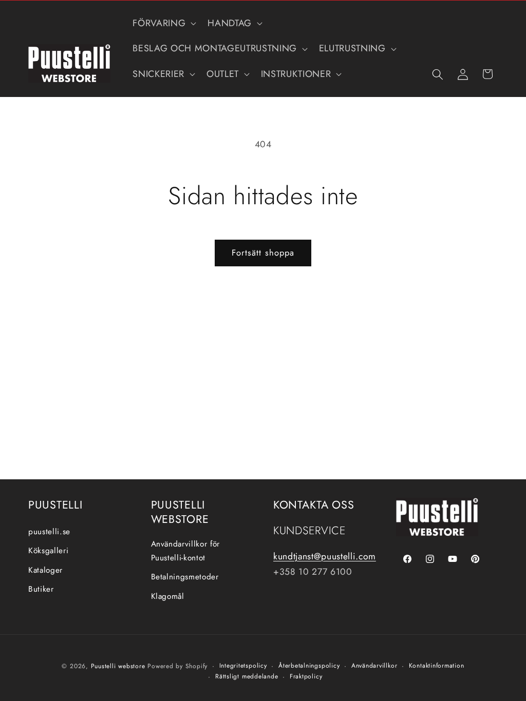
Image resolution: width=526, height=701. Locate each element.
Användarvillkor (374, 665)
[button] (163, 23)
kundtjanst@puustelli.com (324, 556)
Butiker (41, 589)
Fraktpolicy (306, 676)
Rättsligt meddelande (246, 676)
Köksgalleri (48, 550)
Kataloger (45, 570)
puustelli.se (49, 531)
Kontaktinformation (436, 665)
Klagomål (167, 596)
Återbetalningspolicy (309, 665)
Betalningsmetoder (185, 576)
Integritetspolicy (243, 665)
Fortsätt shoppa (263, 252)
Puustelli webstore (118, 666)
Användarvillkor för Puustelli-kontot (185, 550)
